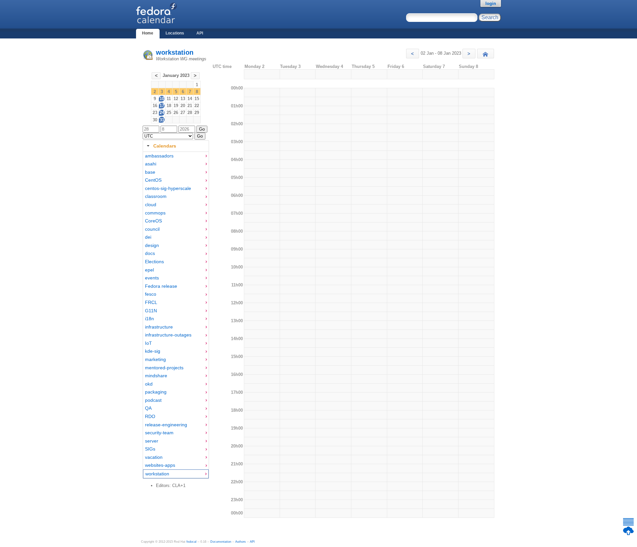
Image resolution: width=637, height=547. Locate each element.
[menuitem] (176, 156)
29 (196, 112)
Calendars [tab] (164, 146)
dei (148, 237)
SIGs (150, 449)
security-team (159, 432)
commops (155, 212)
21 (189, 105)
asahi (150, 163)
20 (182, 105)
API (199, 33)
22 (196, 105)
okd (149, 384)
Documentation (220, 541)
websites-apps (160, 465)
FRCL (151, 302)
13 (182, 98)
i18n (149, 318)
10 (162, 98)
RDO (150, 416)
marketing (155, 359)
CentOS (153, 180)
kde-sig (152, 351)
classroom (156, 196)
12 (176, 98)
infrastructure (159, 327)
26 (176, 112)
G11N (151, 310)
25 (169, 112)
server (151, 441)
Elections (154, 261)
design (152, 245)
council (152, 229)
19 (176, 105)
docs (150, 253)
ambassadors (159, 155)
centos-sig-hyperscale (168, 188)
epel (149, 270)
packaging (156, 392)
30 (155, 119)
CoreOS (153, 220)
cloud (150, 204)
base (150, 172)
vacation (154, 457)
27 (182, 112)
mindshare (156, 375)
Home (147, 33)
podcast (153, 400)
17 (162, 105)
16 (155, 105)
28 (189, 112)
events (152, 277)
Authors (240, 541)
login (490, 3)
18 (169, 105)
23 (155, 112)
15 (196, 98)
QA (148, 408)
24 (162, 112)
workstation (174, 52)
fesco (150, 294)
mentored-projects (164, 367)
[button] (412, 53)
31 (162, 119)
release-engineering (166, 424)
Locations (175, 33)
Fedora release (161, 286)
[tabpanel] (176, 315)
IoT (148, 343)
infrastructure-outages (168, 334)
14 (189, 98)
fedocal (191, 541)
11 (169, 98)
